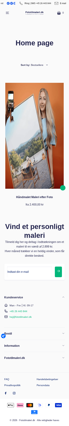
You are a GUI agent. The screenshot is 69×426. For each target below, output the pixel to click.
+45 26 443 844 (18, 311)
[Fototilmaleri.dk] (34, 13)
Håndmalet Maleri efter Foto (34, 197)
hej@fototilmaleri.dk (21, 316)
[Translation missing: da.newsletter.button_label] (58, 272)
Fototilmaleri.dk (27, 420)
